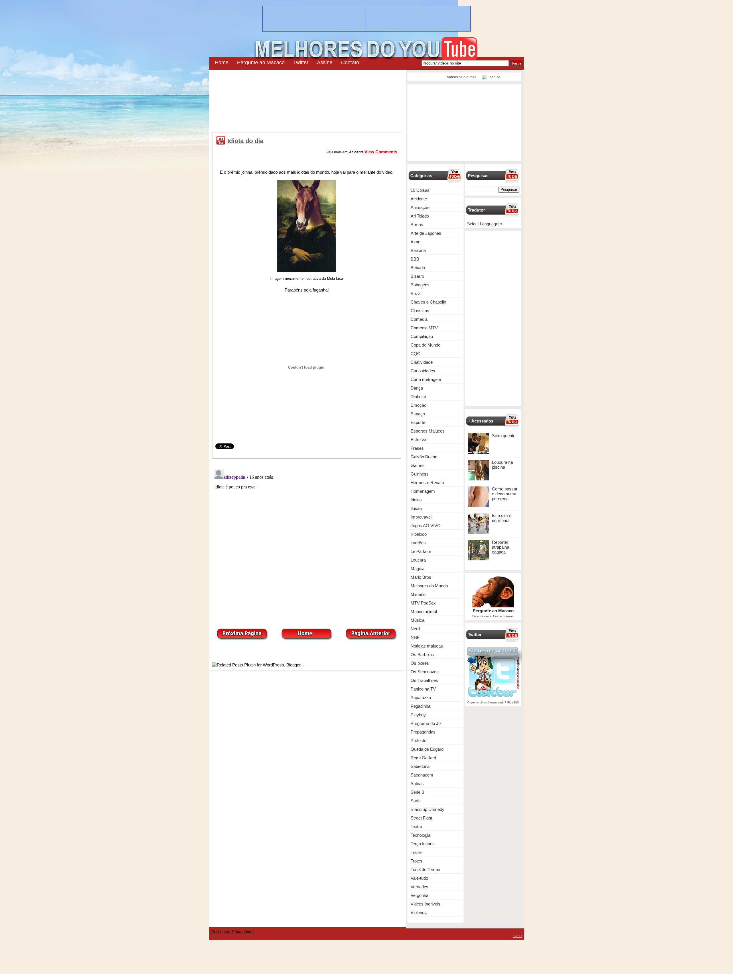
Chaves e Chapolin (428, 302)
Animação (420, 207)
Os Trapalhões (424, 680)
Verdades (419, 886)
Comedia (419, 319)
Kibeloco (419, 534)
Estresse (419, 439)
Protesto (418, 740)
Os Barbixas (422, 654)
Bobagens (420, 284)
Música (417, 620)
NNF (415, 637)
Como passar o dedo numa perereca (504, 493)
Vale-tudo (419, 878)
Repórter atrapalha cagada (500, 547)
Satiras (417, 783)
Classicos (420, 310)
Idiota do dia (245, 140)
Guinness (420, 474)
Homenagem (423, 491)
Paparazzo (421, 697)
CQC (415, 353)
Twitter (300, 62)
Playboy (418, 714)
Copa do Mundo (425, 345)
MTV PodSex (423, 603)
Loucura (418, 560)
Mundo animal (424, 611)
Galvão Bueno (424, 456)
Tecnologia (420, 835)
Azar (415, 241)
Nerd (415, 628)
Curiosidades (423, 370)
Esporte (418, 422)
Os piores (420, 663)
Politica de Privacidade (232, 931)
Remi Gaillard (423, 757)
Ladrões (418, 542)
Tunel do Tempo (425, 869)
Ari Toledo (420, 216)
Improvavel (421, 517)
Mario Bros (421, 577)
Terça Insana (423, 843)
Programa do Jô (426, 723)
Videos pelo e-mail (461, 77)
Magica (417, 568)
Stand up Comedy (427, 809)
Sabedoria (420, 766)
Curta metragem (426, 379)
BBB (415, 259)
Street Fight (421, 817)
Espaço (418, 413)
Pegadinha (420, 706)
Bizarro (417, 276)
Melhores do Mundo (429, 585)
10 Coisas (420, 190)
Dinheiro (418, 396)
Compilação (422, 336)
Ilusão (416, 508)
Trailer (416, 852)
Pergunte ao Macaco (261, 62)
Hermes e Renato (427, 482)
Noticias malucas (427, 646)
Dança (417, 388)
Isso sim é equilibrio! (501, 518)
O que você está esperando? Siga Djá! (493, 702)
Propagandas (423, 731)
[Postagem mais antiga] (371, 638)
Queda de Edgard (427, 749)
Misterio (418, 594)
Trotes (416, 860)
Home (221, 62)
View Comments (380, 151)
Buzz (415, 293)
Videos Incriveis (425, 903)
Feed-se (494, 77)
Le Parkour (421, 551)
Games (418, 465)
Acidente (356, 152)
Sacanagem (422, 774)
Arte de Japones (426, 233)
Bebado (418, 267)
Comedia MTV (424, 327)
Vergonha (419, 895)
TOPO (517, 936)
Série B (417, 792)
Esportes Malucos (428, 431)
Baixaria (418, 250)
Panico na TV (423, 689)
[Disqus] (306, 539)
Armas (417, 224)
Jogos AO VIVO (426, 525)
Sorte (416, 800)
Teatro (416, 826)
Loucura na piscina (502, 465)
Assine (324, 62)
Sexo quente (503, 435)
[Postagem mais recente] (242, 638)
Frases (417, 448)
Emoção (418, 405)
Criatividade (422, 362)
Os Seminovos (425, 671)
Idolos (416, 499)
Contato (350, 62)
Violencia (419, 912)
